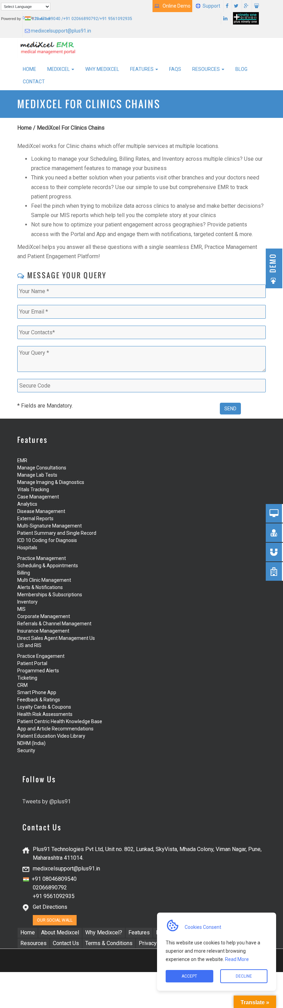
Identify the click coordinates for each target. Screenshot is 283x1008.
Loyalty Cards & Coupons (44, 707)
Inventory (27, 602)
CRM (22, 685)
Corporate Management (43, 616)
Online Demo (175, 6)
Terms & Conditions (109, 943)
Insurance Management (43, 631)
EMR (22, 460)
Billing (23, 573)
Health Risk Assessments (44, 714)
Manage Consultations (41, 467)
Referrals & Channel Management (54, 623)
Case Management (38, 497)
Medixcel (59, 69)
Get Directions (50, 907)
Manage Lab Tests (37, 475)
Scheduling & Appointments (47, 565)
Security (26, 750)
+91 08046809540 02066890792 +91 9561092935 (50, 887)
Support (211, 6)
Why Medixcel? (103, 932)
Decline (244, 976)
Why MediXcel (102, 69)
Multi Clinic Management (44, 580)
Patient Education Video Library (51, 736)
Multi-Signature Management (49, 526)
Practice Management (41, 558)
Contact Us (66, 943)
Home (29, 69)
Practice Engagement (41, 656)
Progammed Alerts (38, 670)
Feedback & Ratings (38, 699)
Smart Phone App (36, 692)
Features (142, 69)
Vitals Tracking (33, 489)
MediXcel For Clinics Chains (71, 127)
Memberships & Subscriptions (49, 594)
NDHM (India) (31, 743)
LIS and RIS (29, 645)
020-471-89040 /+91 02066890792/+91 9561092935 (81, 18)
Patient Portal (32, 663)
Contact (34, 81)
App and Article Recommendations (55, 728)
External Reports (35, 518)
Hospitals (27, 547)
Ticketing (27, 678)
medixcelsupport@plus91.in (60, 31)
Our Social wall (54, 920)
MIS (21, 609)
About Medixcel (60, 932)
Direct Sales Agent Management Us (56, 638)
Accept (189, 976)
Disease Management (41, 511)
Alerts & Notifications (40, 587)
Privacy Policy (156, 943)
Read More (236, 959)
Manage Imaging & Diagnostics (50, 482)
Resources (206, 69)
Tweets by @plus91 (46, 801)
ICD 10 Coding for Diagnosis (47, 540)
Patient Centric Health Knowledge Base (59, 721)
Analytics (27, 504)
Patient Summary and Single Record (56, 533)
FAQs (175, 69)
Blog (241, 69)
